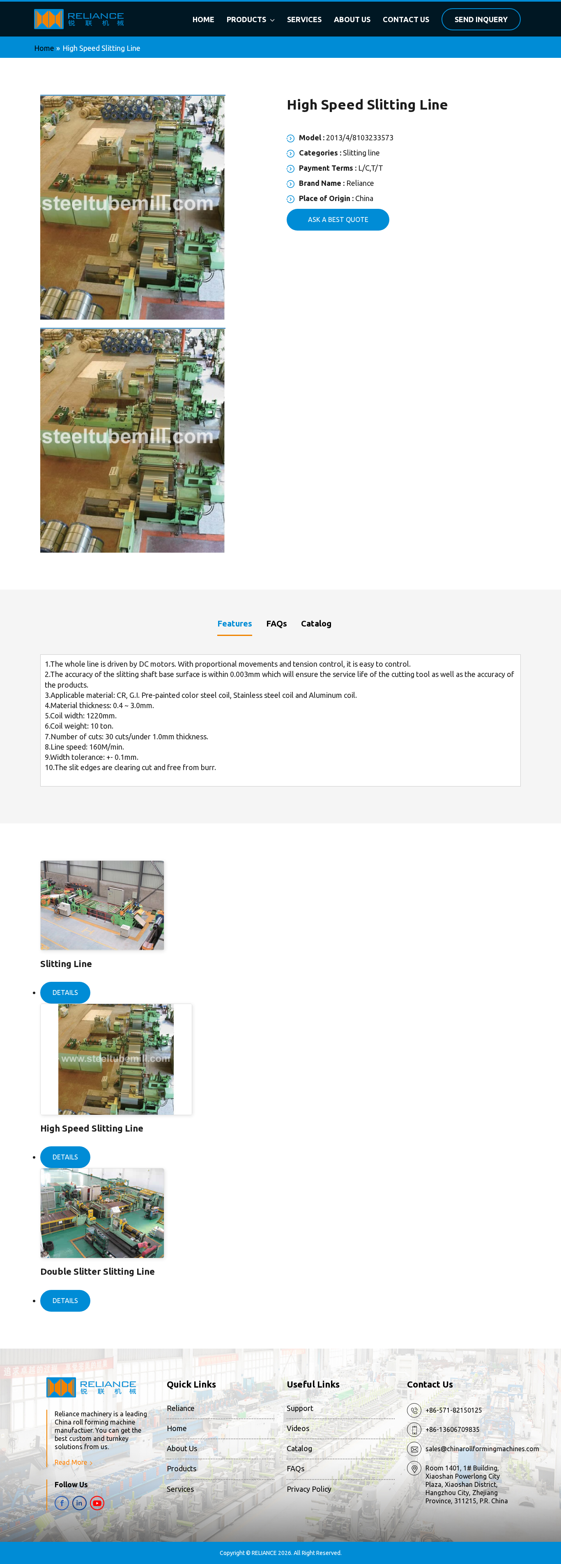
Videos (298, 1428)
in (79, 1503)
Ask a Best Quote (338, 219)
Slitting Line (66, 963)
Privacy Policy (309, 1489)
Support (300, 1408)
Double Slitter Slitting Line (97, 1271)
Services (180, 1489)
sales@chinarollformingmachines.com (482, 1448)
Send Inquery (481, 19)
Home (177, 1428)
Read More (71, 1462)
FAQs (295, 1468)
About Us (182, 1448)
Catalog (299, 1448)
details (65, 992)
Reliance (181, 1408)
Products (181, 1468)
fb (62, 1503)
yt (97, 1503)
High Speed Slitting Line (91, 1128)
